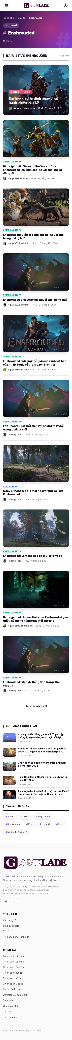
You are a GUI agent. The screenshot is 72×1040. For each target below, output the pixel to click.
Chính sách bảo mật (13, 961)
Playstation (43, 816)
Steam (10, 816)
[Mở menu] (6, 5)
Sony (60, 824)
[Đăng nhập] (65, 5)
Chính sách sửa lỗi (13, 972)
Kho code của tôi (12, 1017)
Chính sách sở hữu (13, 978)
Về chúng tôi (10, 920)
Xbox (29, 824)
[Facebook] (6, 901)
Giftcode (7, 1011)
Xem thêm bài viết (36, 706)
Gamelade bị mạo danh (15, 995)
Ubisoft (45, 824)
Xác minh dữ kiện (12, 989)
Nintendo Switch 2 (16, 832)
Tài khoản (8, 1000)
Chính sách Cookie (13, 983)
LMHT (25, 816)
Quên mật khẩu (11, 1006)
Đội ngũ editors (11, 925)
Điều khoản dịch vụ (13, 956)
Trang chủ (8, 17)
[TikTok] (14, 901)
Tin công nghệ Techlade (16, 937)
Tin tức (6, 931)
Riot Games (13, 824)
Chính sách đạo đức (14, 967)
